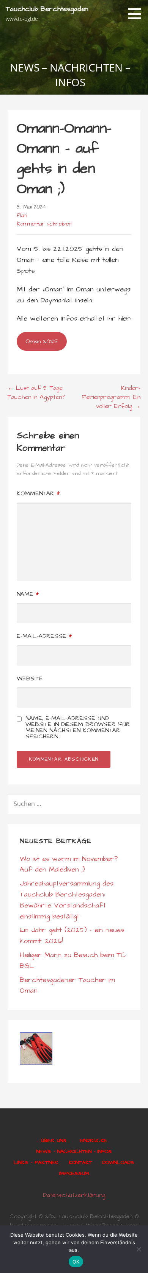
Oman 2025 (41, 341)
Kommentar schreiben (44, 224)
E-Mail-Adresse (44, 636)
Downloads (118, 1162)
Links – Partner (36, 1162)
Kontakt (80, 1162)
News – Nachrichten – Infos (74, 1151)
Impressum (74, 1173)
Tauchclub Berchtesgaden (47, 9)
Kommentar (38, 493)
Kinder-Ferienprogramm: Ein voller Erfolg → (111, 397)
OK (76, 1262)
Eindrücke (93, 1140)
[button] (137, 13)
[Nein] (138, 1249)
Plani (22, 215)
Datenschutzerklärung (74, 1195)
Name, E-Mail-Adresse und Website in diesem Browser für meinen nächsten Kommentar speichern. (77, 727)
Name (28, 594)
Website (30, 678)
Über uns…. (55, 1140)
